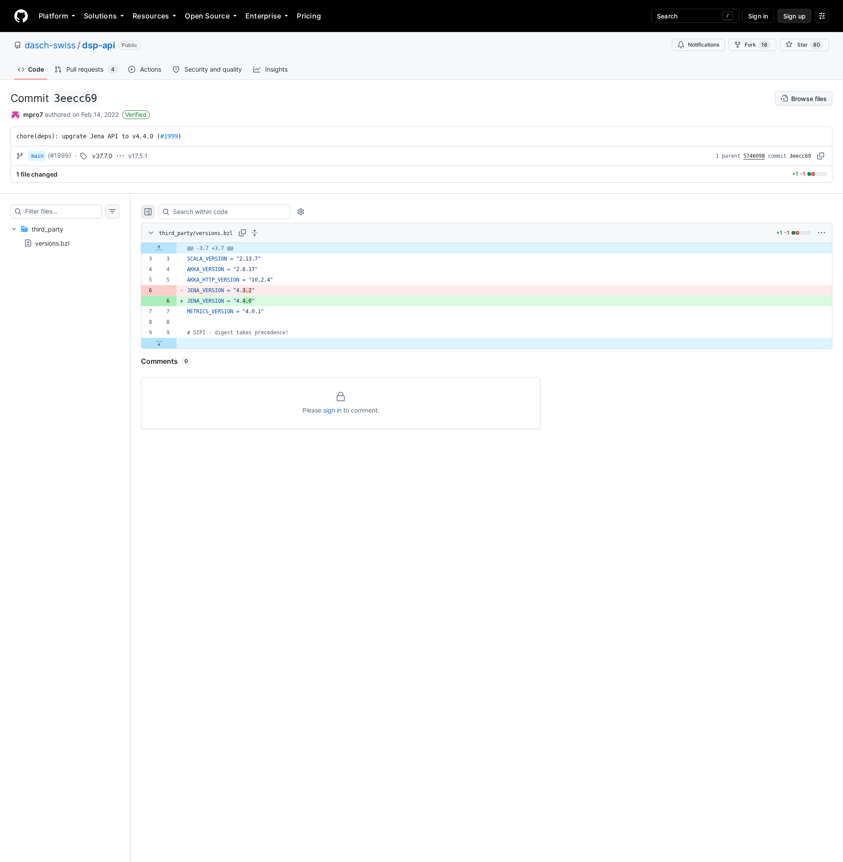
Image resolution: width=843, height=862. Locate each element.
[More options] (821, 233)
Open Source (207, 15)
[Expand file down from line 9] (159, 343)
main (37, 156)
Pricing (309, 15)
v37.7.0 (102, 155)
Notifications (703, 44)
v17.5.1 (138, 155)
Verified (136, 114)
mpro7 (33, 114)
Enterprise (263, 15)
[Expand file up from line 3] (159, 248)
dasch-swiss (50, 45)
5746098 (754, 156)
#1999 (169, 136)
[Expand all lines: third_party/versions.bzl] (255, 233)
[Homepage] (21, 16)
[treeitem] (65, 236)
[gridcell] (486, 248)
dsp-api (98, 45)
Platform (53, 15)
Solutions (100, 15)
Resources (151, 15)
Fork (756, 44)
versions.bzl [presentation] (52, 242)
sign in (332, 410)
